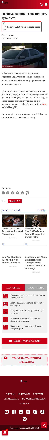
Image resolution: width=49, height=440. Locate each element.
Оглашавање (11, 399)
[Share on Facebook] (8, 192)
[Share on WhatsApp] (22, 192)
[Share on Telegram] (12, 192)
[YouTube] (7, 412)
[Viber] (24, 419)
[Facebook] (14, 412)
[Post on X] (17, 192)
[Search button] (41, 4)
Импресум (24, 394)
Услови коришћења (33, 399)
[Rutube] (35, 412)
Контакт (38, 394)
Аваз (44, 104)
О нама (10, 394)
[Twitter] (28, 412)
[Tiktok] (42, 412)
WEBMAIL (24, 403)
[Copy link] (3, 192)
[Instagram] (21, 412)
